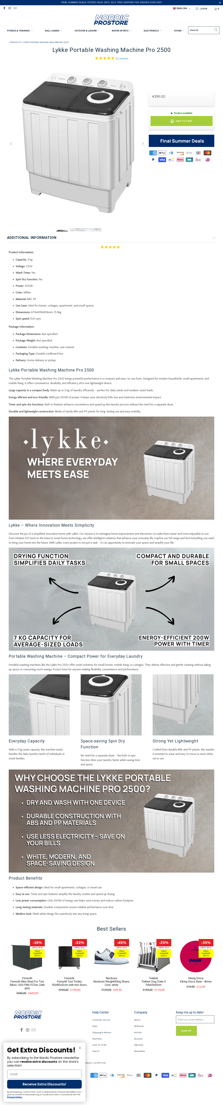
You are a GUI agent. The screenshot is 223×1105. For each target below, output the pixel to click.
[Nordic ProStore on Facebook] (4, 9)
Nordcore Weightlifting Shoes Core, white (111, 983)
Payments (97, 1039)
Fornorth (27, 978)
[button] (181, 8)
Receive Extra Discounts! (44, 1084)
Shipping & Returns (101, 1032)
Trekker (153, 978)
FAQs (94, 1026)
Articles (138, 1032)
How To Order (99, 1045)
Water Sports (120, 30)
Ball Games (52, 30)
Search (95, 1051)
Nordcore (111, 978)
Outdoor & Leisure (86, 30)
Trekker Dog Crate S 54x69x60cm (153, 983)
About (137, 1020)
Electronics (151, 30)
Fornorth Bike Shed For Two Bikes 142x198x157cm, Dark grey (27, 985)
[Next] (142, 144)
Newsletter (139, 1051)
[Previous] (11, 144)
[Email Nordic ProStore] (15, 9)
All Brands (139, 1026)
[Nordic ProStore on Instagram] (9, 9)
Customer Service (101, 1020)
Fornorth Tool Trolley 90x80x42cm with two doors (69, 983)
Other (178, 30)
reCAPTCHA (100, 1063)
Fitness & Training (18, 30)
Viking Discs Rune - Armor (196, 981)
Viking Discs (195, 978)
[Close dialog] (80, 1048)
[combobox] (204, 30)
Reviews (138, 1039)
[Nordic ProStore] (111, 20)
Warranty (138, 1045)
